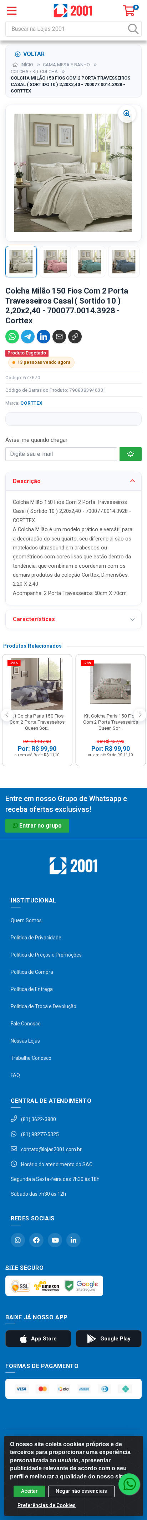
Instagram (18, 1240)
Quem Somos (26, 920)
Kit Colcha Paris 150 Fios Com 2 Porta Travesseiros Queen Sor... (37, 722)
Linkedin (73, 1240)
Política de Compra (32, 972)
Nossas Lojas (25, 1041)
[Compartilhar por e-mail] (59, 336)
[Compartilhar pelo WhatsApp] (12, 336)
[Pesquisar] (133, 29)
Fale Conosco (26, 1023)
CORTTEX (31, 403)
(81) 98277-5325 (39, 1134)
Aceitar (29, 1491)
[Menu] (11, 10)
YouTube (55, 1240)
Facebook (36, 1240)
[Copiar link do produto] (75, 336)
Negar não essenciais (81, 1491)
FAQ (15, 1075)
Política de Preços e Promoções (46, 955)
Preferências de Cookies (46, 1505)
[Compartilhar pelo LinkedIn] (43, 336)
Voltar (34, 54)
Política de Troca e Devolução (43, 1006)
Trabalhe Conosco (31, 1058)
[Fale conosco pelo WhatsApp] (129, 1484)
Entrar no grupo (40, 825)
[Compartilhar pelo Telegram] (28, 336)
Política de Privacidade (36, 937)
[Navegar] (7, 715)
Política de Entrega (32, 989)
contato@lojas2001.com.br (51, 1149)
